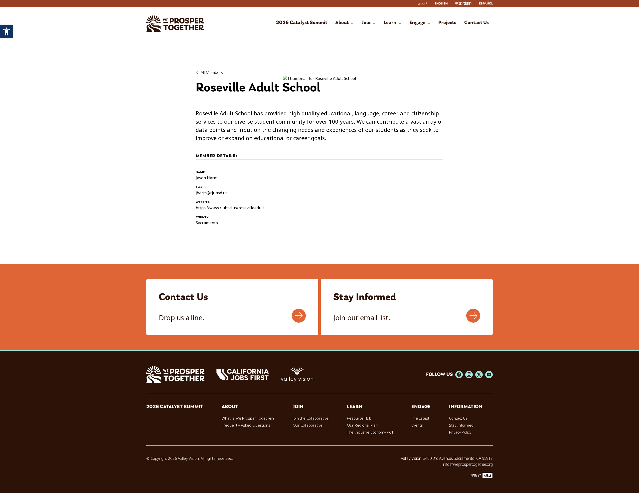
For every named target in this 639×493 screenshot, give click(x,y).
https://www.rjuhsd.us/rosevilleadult (230, 208)
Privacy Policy (460, 432)
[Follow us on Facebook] (459, 374)
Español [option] (486, 3)
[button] (6, 31)
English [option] (441, 3)
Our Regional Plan (362, 425)
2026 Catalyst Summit (174, 406)
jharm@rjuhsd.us (211, 193)
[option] (441, 3)
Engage (421, 406)
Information (465, 406)
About (230, 406)
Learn (354, 406)
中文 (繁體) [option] (463, 3)
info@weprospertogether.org (468, 464)
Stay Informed (461, 425)
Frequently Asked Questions (246, 425)
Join (298, 406)
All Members (212, 72)
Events (417, 425)
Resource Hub (359, 418)
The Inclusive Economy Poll (370, 432)
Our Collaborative (307, 425)
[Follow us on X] (479, 374)
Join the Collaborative (310, 418)
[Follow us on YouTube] (489, 374)
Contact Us (458, 418)
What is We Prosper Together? (248, 418)
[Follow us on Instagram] (469, 374)
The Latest (420, 418)
